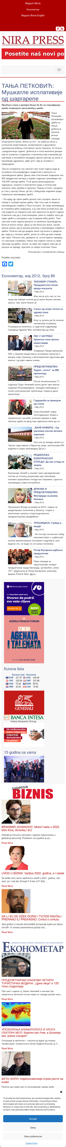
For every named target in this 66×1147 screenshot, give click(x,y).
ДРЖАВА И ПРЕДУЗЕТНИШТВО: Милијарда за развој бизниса (46, 494)
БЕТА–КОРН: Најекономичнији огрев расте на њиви (32, 1080)
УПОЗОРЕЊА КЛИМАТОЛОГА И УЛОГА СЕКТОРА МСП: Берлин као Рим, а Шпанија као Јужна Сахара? (31, 1032)
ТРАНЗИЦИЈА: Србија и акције (47, 524)
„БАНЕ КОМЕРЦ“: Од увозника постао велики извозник (48, 431)
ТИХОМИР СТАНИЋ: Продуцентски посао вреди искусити (46, 285)
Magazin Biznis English (33, 15)
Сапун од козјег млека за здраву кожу (48, 310)
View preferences (33, 1136)
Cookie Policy (31, 1143)
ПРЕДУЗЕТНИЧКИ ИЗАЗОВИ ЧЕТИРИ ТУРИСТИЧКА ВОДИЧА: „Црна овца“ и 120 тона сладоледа (30, 983)
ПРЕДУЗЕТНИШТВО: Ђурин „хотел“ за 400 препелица (46, 370)
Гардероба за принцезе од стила (47, 402)
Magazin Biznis (33, 3)
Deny (33, 1127)
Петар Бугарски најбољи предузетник (48, 551)
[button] (61, 1092)
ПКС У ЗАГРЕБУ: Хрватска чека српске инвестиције (46, 339)
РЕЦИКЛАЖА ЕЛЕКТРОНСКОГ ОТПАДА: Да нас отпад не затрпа (49, 460)
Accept (33, 1118)
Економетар (33, 9)
